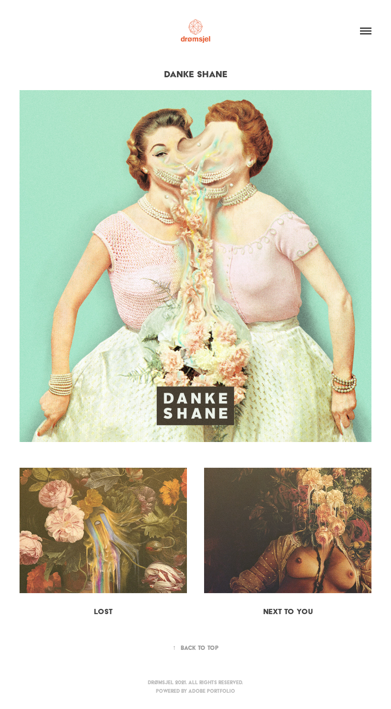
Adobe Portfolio (211, 691)
